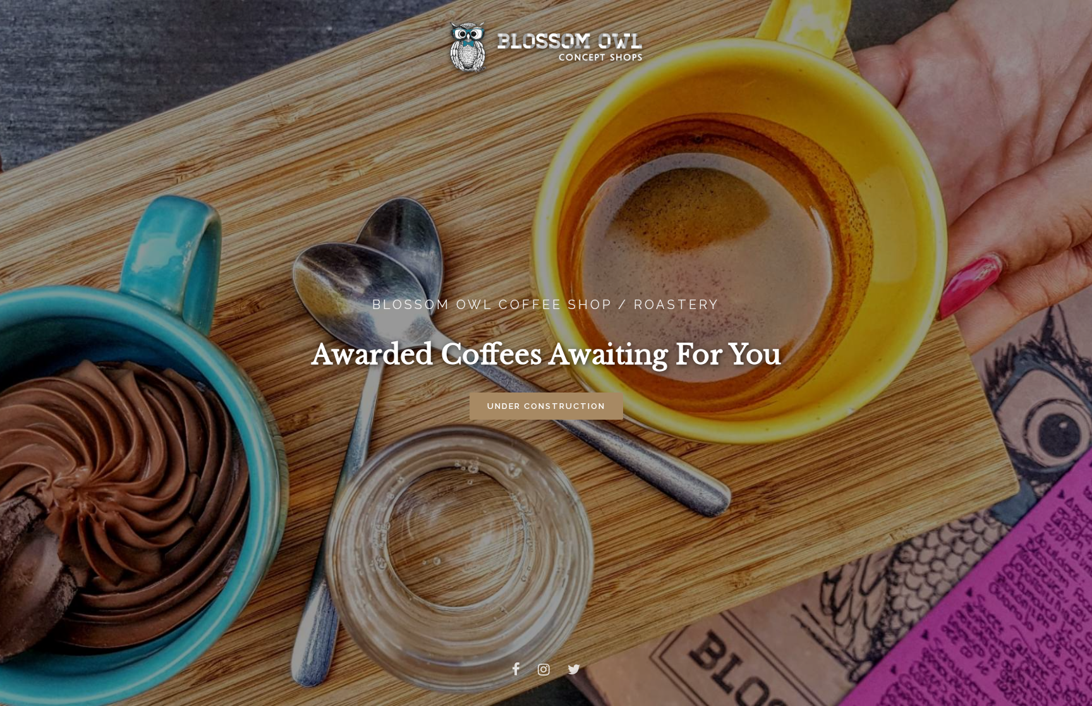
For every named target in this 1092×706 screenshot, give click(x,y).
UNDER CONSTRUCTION (546, 406)
